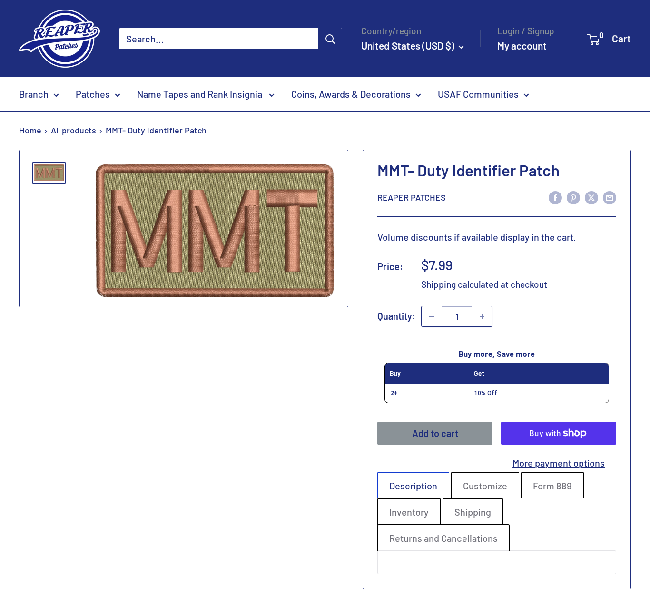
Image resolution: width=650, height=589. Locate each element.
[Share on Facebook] (555, 197)
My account (522, 45)
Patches (93, 94)
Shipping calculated (460, 284)
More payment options (558, 462)
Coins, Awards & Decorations (351, 94)
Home (30, 130)
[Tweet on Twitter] (591, 197)
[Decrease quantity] (432, 316)
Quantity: (396, 316)
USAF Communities (478, 94)
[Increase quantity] (482, 316)
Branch (34, 94)
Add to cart (435, 433)
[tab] (413, 485)
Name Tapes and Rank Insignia (200, 94)
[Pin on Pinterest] (573, 197)
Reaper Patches (411, 197)
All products (73, 130)
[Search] (330, 38)
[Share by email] (609, 197)
